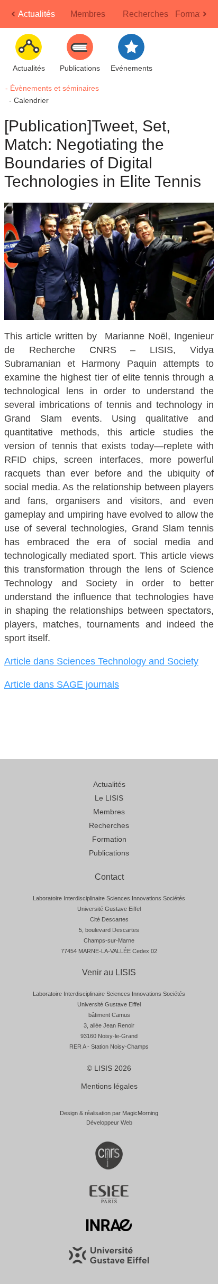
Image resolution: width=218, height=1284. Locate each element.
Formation (194, 13)
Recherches (145, 13)
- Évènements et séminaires (52, 88)
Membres (87, 13)
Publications (109, 853)
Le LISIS (109, 798)
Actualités (36, 13)
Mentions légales (109, 1086)
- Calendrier (29, 100)
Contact (109, 876)
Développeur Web (109, 1122)
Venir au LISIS (109, 972)
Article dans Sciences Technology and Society (101, 661)
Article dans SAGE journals (61, 684)
